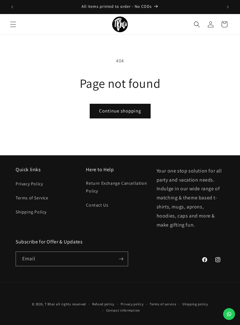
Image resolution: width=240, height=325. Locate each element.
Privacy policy (132, 304)
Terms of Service (32, 198)
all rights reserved (71, 304)
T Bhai (50, 304)
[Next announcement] (228, 7)
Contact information (123, 310)
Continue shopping (120, 111)
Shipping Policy (31, 212)
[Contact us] (229, 314)
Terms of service (163, 304)
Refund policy (103, 304)
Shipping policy (195, 304)
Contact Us (97, 205)
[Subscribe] (121, 259)
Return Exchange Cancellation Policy (116, 187)
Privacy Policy (29, 184)
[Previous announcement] (12, 7)
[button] (13, 24)
